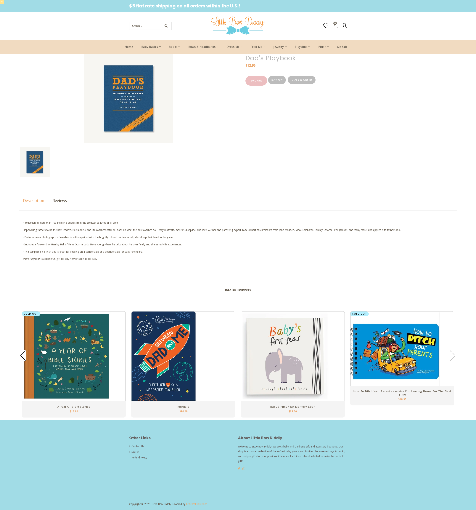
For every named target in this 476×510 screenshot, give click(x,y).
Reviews (60, 200)
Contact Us (137, 446)
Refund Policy (139, 457)
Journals (183, 406)
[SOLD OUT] (66, 399)
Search (135, 451)
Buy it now (276, 80)
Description (33, 200)
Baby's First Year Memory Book (292, 406)
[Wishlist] (325, 25)
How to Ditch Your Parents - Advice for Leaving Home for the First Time (402, 393)
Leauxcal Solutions (196, 504)
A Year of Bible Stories (73, 406)
